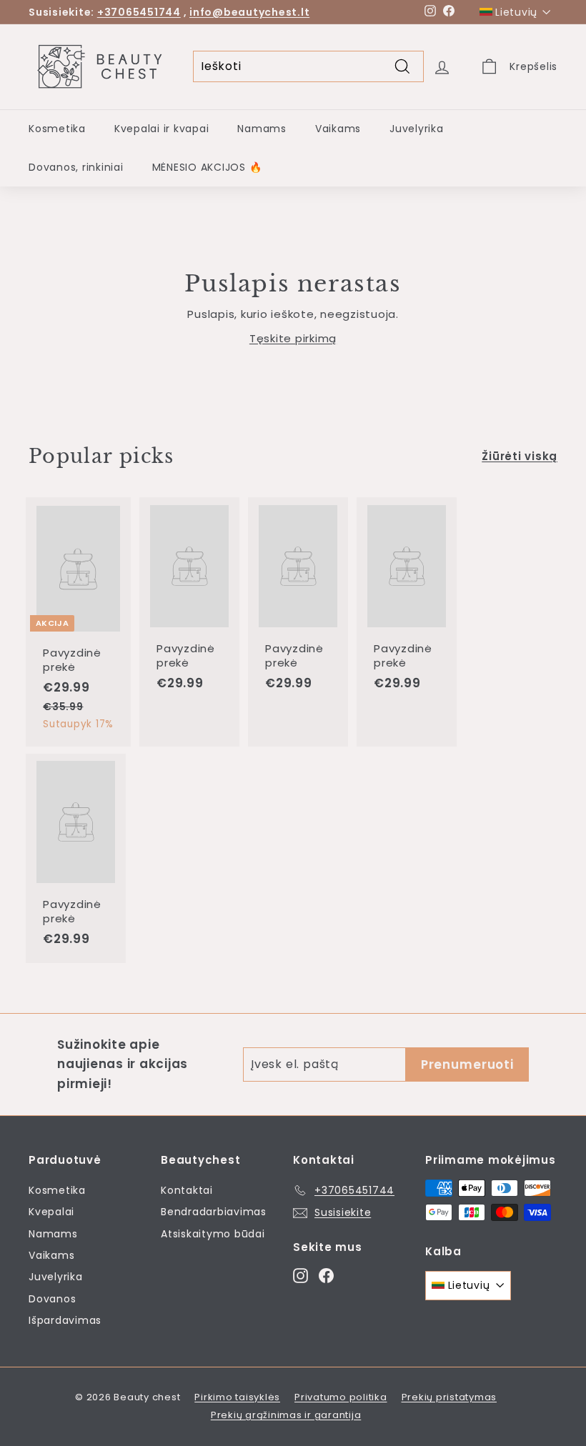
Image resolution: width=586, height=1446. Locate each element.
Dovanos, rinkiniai (76, 167)
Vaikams (338, 128)
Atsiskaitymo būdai (213, 1234)
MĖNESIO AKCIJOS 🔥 (207, 167)
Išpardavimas (65, 1320)
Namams (262, 128)
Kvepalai (51, 1212)
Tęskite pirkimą (293, 338)
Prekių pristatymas (449, 1397)
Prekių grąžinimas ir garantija (286, 1415)
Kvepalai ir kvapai (161, 128)
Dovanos (52, 1299)
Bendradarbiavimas (214, 1212)
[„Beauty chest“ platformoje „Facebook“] (326, 1275)
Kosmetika (57, 128)
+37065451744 (139, 12)
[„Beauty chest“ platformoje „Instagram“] (300, 1275)
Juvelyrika (416, 128)
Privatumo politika (340, 1397)
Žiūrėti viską (519, 456)
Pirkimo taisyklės (237, 1397)
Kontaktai (187, 1190)
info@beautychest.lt (249, 12)
